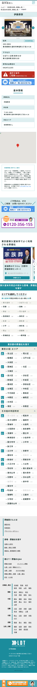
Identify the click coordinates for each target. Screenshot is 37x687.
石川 (25, 602)
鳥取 (30, 616)
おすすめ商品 (20, 571)
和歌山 (21, 612)
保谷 (6, 311)
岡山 (15, 616)
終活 (5, 577)
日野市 (12, 477)
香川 (20, 622)
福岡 (15, 627)
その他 (10, 577)
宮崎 (20, 629)
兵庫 (20, 609)
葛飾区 (12, 367)
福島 (30, 588)
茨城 (20, 595)
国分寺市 (13, 442)
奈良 (15, 612)
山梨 (15, 605)
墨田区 (12, 384)
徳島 (25, 622)
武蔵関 (23, 331)
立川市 (12, 451)
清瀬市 (12, 433)
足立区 (12, 353)
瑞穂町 (12, 495)
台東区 (12, 389)
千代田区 (13, 393)
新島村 (12, 459)
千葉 (15, 595)
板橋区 (12, 358)
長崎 (25, 627)
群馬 (25, 595)
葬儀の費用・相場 (10, 574)
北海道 (16, 585)
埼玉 (26, 592)
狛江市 (12, 446)
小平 (6, 326)
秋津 (6, 321)
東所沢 (23, 316)
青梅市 (12, 424)
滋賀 (30, 609)
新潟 (30, 599)
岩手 (26, 585)
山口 (15, 618)
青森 (21, 585)
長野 (15, 602)
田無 (23, 307)
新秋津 (23, 321)
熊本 (30, 627)
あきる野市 (14, 420)
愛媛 (15, 622)
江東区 (12, 371)
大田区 (12, 362)
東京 (15, 592)
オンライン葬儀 (22, 564)
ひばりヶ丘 (25, 303)
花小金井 (24, 311)
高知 (30, 622)
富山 (20, 602)
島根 (25, 616)
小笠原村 (13, 429)
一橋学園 (24, 335)
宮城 (15, 588)
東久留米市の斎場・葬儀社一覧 (9, 9)
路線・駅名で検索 (10, 548)
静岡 (20, 599)
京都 (25, 609)
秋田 (20, 588)
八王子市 (13, 464)
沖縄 (15, 632)
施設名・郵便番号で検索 (12, 551)
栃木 (30, 595)
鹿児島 (26, 629)
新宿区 (12, 380)
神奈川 (21, 592)
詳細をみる (17, 278)
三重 (26, 612)
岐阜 (25, 599)
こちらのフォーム (25, 186)
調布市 (12, 455)
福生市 (12, 486)
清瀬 (6, 307)
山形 (25, 588)
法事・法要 (8, 571)
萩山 (6, 331)
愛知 (15, 599)
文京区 (12, 402)
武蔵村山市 (14, 503)
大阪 (15, 609)
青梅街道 (8, 335)
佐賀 (20, 627)
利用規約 (7, 528)
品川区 (12, 375)
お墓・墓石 (21, 574)
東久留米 (8, 303)
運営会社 (7, 524)
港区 (11, 406)
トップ (3, 7)
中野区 (12, 397)
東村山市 (13, 473)
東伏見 (23, 326)
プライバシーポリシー (11, 531)
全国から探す (8, 544)
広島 (20, 616)
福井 (30, 602)
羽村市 (12, 468)
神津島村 (13, 437)
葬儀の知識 (8, 564)
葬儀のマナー (17, 567)
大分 (15, 629)
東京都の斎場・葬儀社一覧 (14, 7)
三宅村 (12, 499)
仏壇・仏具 (8, 567)
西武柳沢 (8, 316)
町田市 (12, 490)
